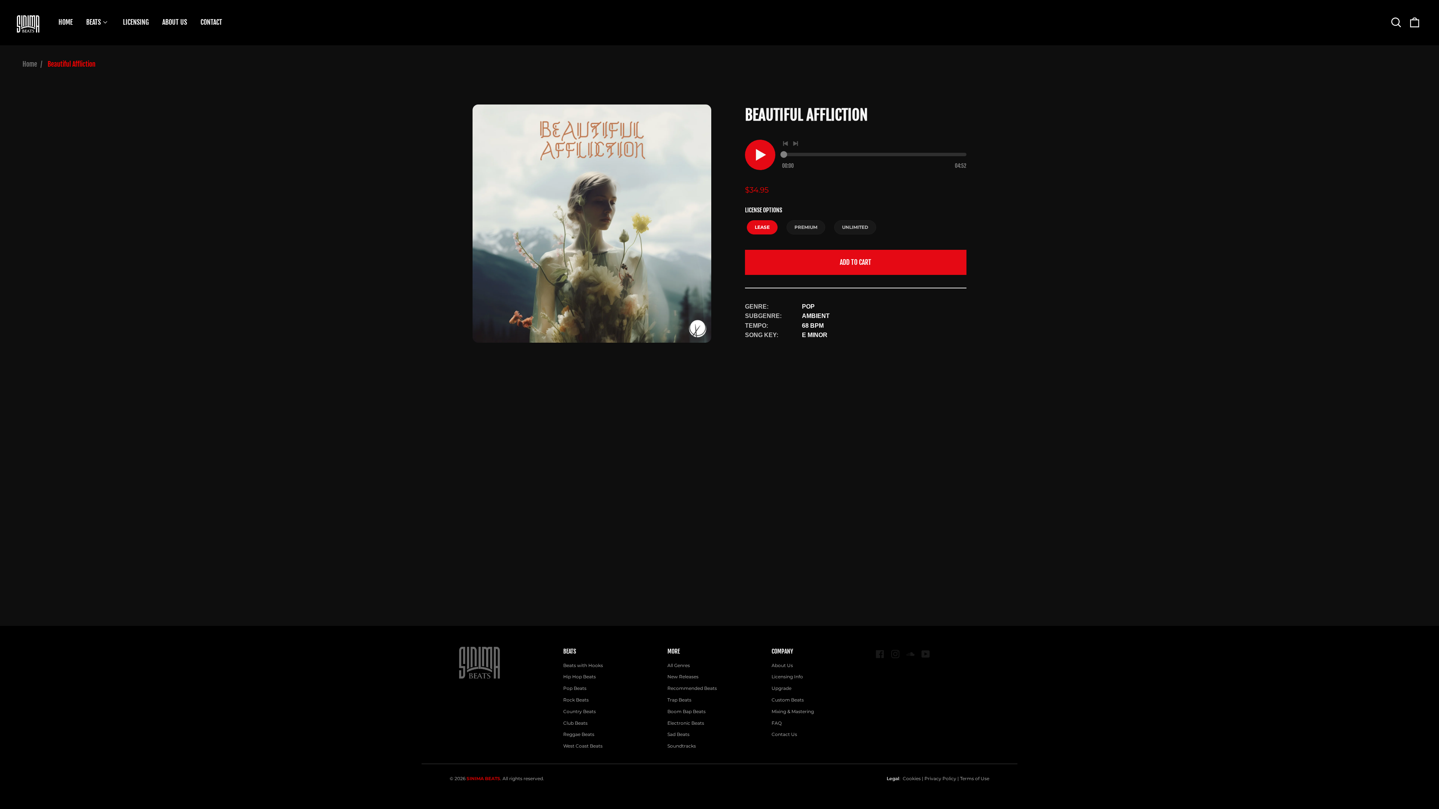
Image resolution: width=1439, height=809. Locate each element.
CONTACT (211, 22)
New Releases (683, 676)
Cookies (912, 778)
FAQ (777, 723)
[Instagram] (895, 654)
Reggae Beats (578, 734)
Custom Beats (788, 700)
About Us (782, 665)
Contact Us (784, 734)
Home (29, 64)
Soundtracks (681, 746)
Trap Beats (679, 700)
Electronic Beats (685, 723)
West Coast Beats (583, 746)
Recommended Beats (692, 688)
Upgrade (781, 688)
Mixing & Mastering (793, 711)
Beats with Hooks (583, 665)
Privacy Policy (940, 778)
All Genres (678, 665)
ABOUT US (174, 22)
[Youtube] (925, 654)
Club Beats (575, 723)
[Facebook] (880, 654)
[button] (1396, 22)
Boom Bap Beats (686, 711)
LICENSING (136, 22)
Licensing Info (787, 676)
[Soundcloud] (910, 654)
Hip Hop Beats (579, 676)
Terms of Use (974, 778)
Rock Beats (576, 700)
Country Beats (579, 711)
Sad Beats (678, 734)
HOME (65, 22)
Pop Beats (574, 688)
